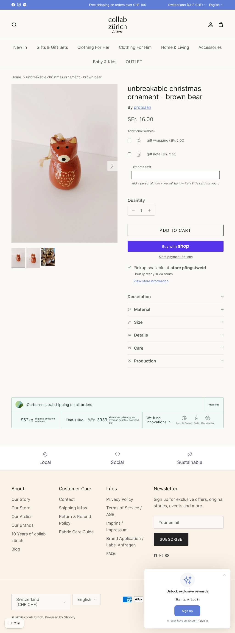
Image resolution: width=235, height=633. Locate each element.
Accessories (210, 47)
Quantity (136, 200)
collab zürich (33, 617)
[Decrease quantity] (132, 210)
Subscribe (171, 539)
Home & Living (175, 47)
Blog (15, 549)
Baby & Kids (104, 61)
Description (139, 296)
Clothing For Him (135, 47)
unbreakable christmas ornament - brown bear (64, 77)
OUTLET (134, 61)
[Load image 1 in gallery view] (64, 163)
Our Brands (22, 525)
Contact (67, 499)
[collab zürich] (117, 25)
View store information (151, 281)
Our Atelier (21, 516)
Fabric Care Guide (76, 531)
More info (214, 404)
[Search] (14, 24)
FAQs (111, 553)
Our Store (20, 507)
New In (20, 47)
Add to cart (175, 230)
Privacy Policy (119, 499)
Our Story (20, 499)
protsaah (142, 107)
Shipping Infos (73, 507)
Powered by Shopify (60, 617)
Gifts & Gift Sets (52, 47)
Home (16, 77)
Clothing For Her (93, 47)
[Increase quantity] (150, 210)
